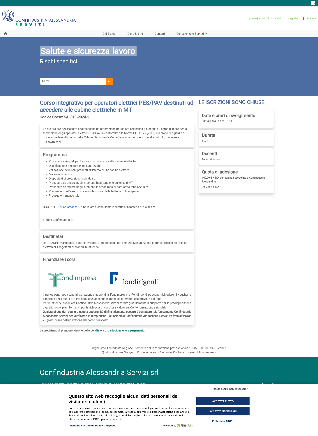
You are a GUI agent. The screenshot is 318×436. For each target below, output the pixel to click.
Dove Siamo (135, 33)
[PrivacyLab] (184, 425)
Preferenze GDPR (223, 420)
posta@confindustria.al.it (265, 18)
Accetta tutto (223, 401)
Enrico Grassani (68, 207)
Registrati (294, 18)
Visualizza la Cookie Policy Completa (92, 425)
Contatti (160, 33)
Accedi (311, 18)
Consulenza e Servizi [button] (190, 33)
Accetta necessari (223, 411)
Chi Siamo (109, 33)
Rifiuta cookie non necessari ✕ (231, 388)
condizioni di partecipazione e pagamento (117, 330)
